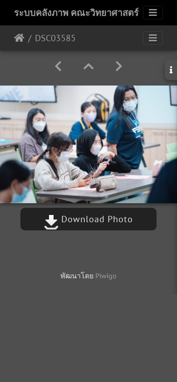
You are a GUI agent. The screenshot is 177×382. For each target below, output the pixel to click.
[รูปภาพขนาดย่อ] (88, 66)
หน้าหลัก (19, 38)
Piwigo (106, 275)
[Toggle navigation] (153, 12)
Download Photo (96, 219)
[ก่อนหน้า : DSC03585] (58, 66)
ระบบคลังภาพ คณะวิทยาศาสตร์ (76, 13)
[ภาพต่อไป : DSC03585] (118, 66)
